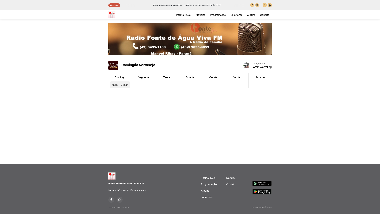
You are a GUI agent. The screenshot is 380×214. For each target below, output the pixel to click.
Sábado (260, 77)
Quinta (213, 77)
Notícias (200, 14)
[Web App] (265, 5)
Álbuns (251, 14)
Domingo (120, 77)
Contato (264, 14)
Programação (218, 14)
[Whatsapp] (257, 5)
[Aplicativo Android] (270, 5)
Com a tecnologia (257, 207)
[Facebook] (252, 5)
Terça (166, 77)
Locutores (236, 14)
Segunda (143, 77)
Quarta (190, 77)
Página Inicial (183, 14)
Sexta (236, 77)
